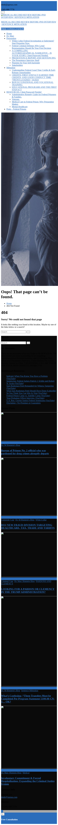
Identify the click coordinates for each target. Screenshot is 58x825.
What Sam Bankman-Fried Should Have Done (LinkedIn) (31, 391)
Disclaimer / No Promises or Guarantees (23, 403)
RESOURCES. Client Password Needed (23, 92)
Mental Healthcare (20, 106)
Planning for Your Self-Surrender (26, 63)
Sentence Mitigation (29, 690)
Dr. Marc (10, 36)
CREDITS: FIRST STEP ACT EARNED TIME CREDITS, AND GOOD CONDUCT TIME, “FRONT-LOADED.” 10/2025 (33, 77)
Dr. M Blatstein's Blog (10, 445)
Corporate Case (7, 520)
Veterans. (16, 99)
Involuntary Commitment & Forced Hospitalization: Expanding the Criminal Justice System (27, 781)
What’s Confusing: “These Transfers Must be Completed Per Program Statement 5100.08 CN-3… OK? (28, 698)
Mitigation (10, 67)
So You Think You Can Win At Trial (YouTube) (26, 393)
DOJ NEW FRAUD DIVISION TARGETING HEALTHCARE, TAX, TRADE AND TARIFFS (28, 526)
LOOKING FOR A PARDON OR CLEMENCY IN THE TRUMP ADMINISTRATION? (27, 590)
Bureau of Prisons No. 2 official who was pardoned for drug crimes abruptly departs (25, 452)
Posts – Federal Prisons (16, 109)
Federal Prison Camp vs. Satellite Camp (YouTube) (28, 395)
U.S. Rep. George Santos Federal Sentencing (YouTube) (30, 400)
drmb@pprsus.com (9, 797)
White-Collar (41, 520)
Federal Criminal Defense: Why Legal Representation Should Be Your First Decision (31, 47)
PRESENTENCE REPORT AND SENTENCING (34, 58)
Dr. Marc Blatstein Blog (24, 581)
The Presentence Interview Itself (25, 60)
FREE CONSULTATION (12, 29)
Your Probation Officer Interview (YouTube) (25, 398)
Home (9, 33)
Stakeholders (17, 65)
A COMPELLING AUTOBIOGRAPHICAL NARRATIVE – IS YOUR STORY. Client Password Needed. (32, 53)
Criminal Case (7, 581)
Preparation (11, 38)
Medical (26, 773)
